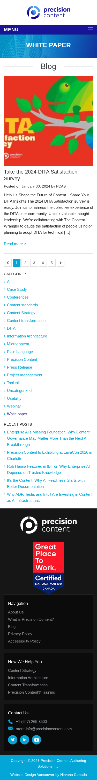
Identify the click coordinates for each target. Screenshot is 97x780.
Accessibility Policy (24, 641)
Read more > (15, 243)
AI (9, 281)
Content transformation (26, 320)
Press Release (19, 367)
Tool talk (14, 383)
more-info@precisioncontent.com (44, 729)
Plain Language (20, 351)
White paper (17, 414)
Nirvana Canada (73, 774)
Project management (24, 375)
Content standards (22, 305)
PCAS (61, 186)
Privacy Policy (20, 634)
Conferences (18, 297)
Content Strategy (21, 312)
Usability (14, 398)
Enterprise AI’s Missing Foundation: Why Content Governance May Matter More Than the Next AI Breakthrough (48, 438)
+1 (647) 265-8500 (31, 721)
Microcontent (18, 344)
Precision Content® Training (31, 692)
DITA (11, 328)
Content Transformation (28, 685)
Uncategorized (19, 390)
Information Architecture (27, 336)
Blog (12, 626)
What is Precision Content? (31, 619)
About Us (16, 612)
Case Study (17, 289)
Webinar (14, 406)
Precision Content (22, 359)
